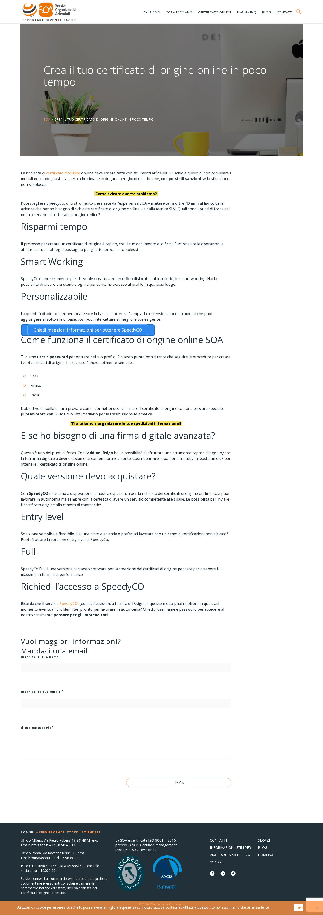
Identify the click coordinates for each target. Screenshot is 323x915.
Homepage (267, 855)
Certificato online (214, 12)
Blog (266, 12)
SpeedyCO (69, 603)
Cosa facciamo (179, 12)
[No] (317, 908)
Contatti (285, 12)
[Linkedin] (223, 874)
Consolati (49, 11)
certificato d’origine (63, 173)
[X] (233, 874)
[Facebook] (213, 874)
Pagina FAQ (247, 12)
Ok (299, 908)
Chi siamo (151, 12)
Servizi (264, 840)
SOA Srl (216, 862)
